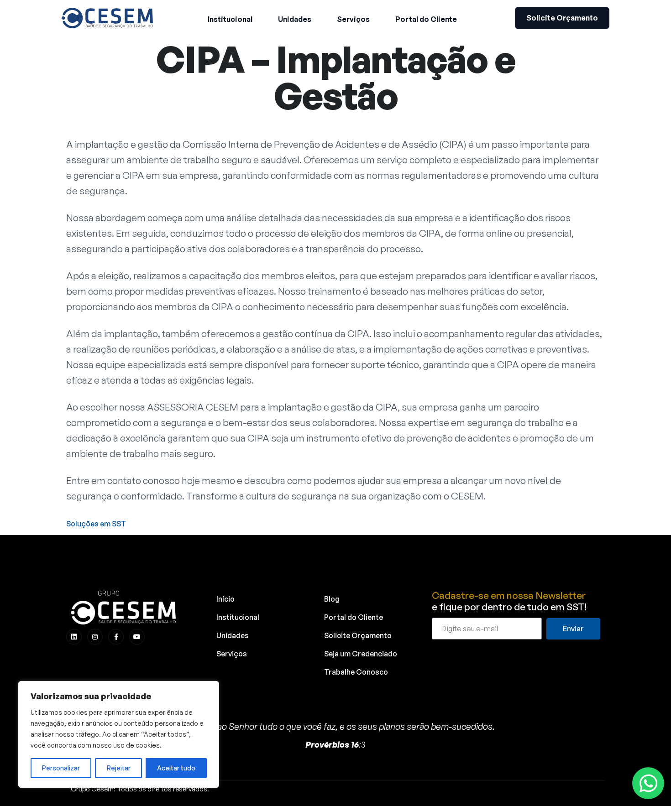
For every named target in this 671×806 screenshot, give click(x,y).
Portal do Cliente (353, 617)
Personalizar (61, 768)
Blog (332, 598)
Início (225, 598)
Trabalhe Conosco (356, 671)
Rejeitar (119, 768)
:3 (335, 744)
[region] (118, 734)
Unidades (232, 635)
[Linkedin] (74, 637)
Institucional (237, 617)
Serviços (231, 653)
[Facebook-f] (116, 637)
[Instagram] (95, 637)
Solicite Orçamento (358, 635)
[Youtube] (137, 637)
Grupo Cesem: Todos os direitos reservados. (140, 789)
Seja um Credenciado (360, 653)
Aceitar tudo (176, 768)
